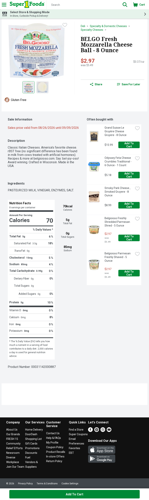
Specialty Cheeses (92, 29)
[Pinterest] (96, 431)
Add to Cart (129, 145)
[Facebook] (90, 431)
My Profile (52, 442)
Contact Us (53, 433)
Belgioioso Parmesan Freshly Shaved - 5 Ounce (118, 257)
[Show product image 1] (29, 87)
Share (98, 84)
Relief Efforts (14, 448)
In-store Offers (55, 456)
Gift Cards (31, 443)
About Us (11, 429)
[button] (125, 4)
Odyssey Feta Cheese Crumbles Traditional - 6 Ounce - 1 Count (118, 161)
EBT (71, 452)
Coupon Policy (54, 447)
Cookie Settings (70, 483)
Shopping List (33, 438)
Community (13, 443)
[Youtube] (109, 431)
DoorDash (31, 434)
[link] (129, 84)
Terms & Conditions (47, 483)
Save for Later (131, 84)
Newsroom (13, 452)
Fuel (27, 457)
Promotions (32, 448)
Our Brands (13, 434)
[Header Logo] (26, 5)
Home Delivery (34, 429)
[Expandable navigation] (4, 5)
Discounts (31, 452)
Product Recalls (55, 451)
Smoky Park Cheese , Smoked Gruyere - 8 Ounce (118, 191)
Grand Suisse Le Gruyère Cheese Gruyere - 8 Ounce (115, 131)
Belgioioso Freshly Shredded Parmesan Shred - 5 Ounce (118, 222)
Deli (83, 26)
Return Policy (54, 461)
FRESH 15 (12, 438)
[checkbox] (64, 25)
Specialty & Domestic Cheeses (108, 26)
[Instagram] (102, 431)
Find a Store (76, 429)
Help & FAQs (53, 437)
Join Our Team (15, 466)
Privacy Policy (25, 483)
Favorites (74, 448)
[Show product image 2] (42, 87)
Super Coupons (78, 434)
